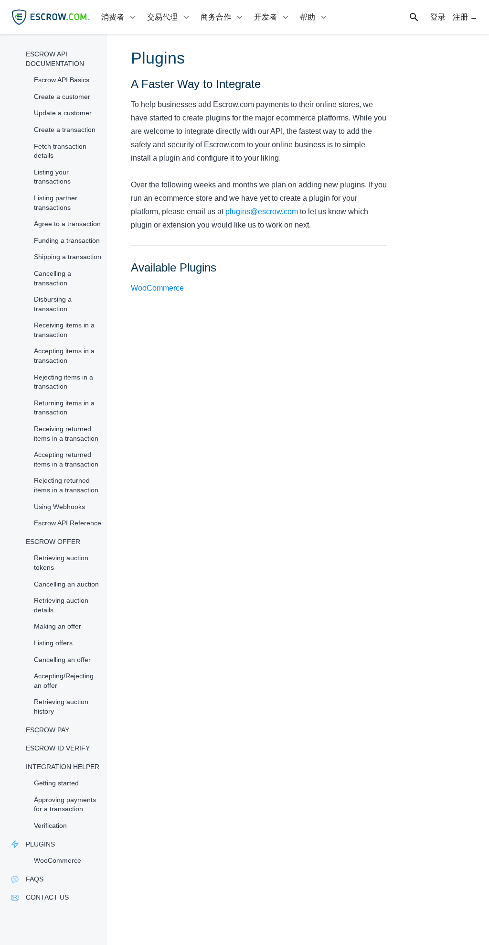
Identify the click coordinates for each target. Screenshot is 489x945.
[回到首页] (51, 17)
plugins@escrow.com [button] (261, 211)
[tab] (119, 17)
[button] (53, 59)
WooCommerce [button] (157, 288)
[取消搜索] (419, 17)
